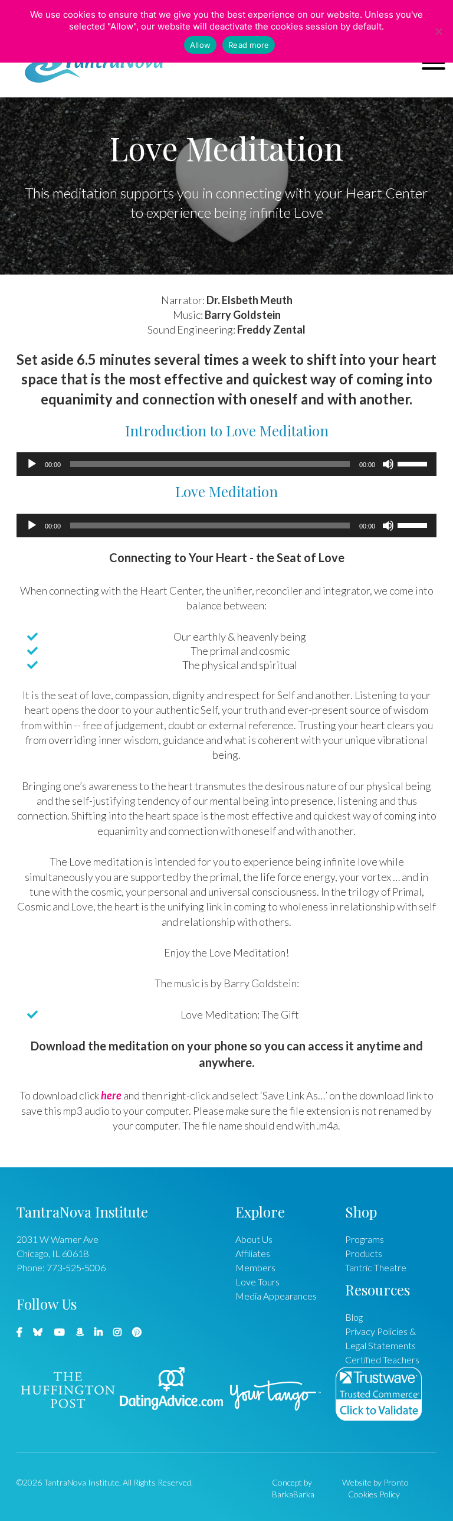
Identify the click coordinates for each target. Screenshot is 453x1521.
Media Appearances (276, 1295)
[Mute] (388, 464)
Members (255, 1267)
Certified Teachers (382, 1359)
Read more (248, 45)
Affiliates (252, 1253)
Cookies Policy (374, 1494)
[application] (226, 464)
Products (363, 1253)
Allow (200, 45)
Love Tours (257, 1281)
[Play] (32, 464)
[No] (438, 31)
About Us (254, 1239)
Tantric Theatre (375, 1267)
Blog (354, 1317)
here (111, 1095)
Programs (364, 1239)
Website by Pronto (375, 1482)
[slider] (414, 463)
